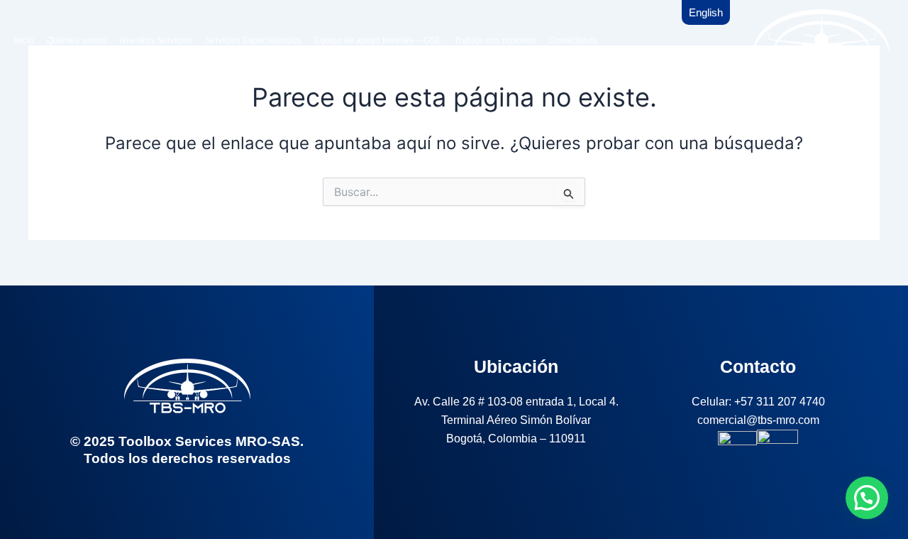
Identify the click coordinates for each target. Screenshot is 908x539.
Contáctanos (572, 40)
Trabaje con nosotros (495, 40)
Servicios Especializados (253, 40)
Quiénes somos (77, 40)
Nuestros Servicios (156, 40)
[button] (867, 498)
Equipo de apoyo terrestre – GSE (377, 40)
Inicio (23, 40)
